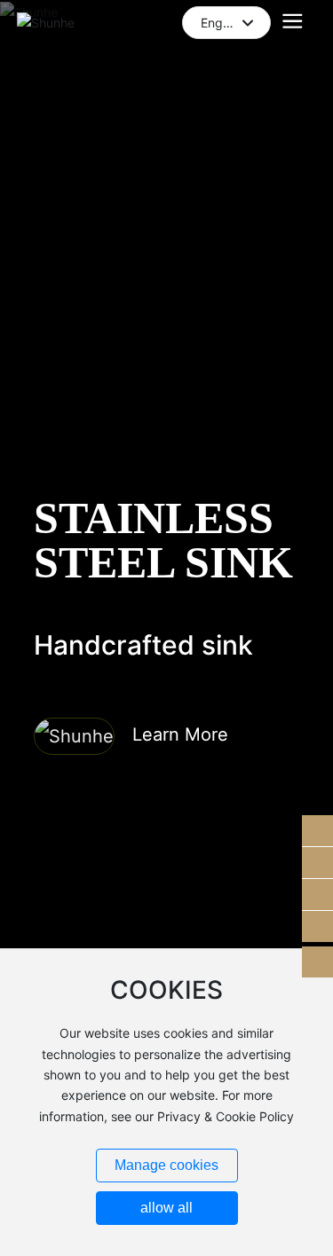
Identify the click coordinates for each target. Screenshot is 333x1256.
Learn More (180, 734)
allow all (166, 1207)
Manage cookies (166, 1165)
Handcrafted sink (143, 645)
